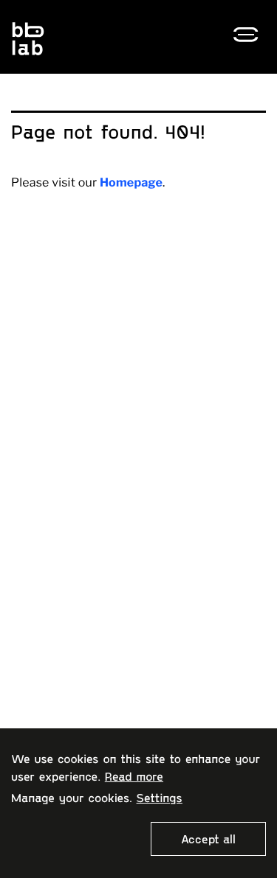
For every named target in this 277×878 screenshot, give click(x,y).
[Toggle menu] (249, 35)
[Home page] (77, 38)
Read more (134, 777)
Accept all (208, 839)
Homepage (131, 182)
